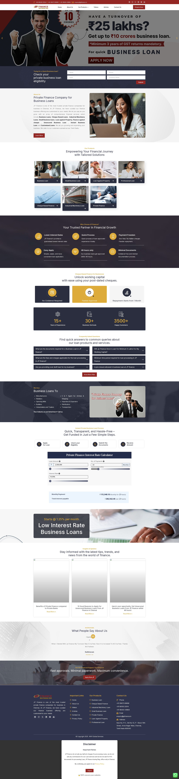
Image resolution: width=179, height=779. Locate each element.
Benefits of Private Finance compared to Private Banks (51, 607)
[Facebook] (129, 2)
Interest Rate (53, 473)
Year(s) (123, 495)
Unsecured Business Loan (55, 123)
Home (60, 7)
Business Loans (45, 117)
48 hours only (87, 250)
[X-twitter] (135, 2)
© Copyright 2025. (82, 736)
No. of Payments (96, 461)
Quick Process (88, 235)
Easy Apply (49, 250)
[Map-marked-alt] (144, 2)
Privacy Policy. (99, 764)
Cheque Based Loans (60, 117)
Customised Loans (48, 125)
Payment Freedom (127, 235)
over (115, 499)
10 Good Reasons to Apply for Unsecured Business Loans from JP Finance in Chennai (89, 608)
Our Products (82, 7)
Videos (96, 7)
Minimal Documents (127, 250)
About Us (70, 7)
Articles (106, 7)
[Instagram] (132, 2)
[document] (89, 759)
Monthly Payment (58, 494)
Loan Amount (53, 461)
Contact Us (117, 7)
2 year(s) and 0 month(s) (97, 467)
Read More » (51, 612)
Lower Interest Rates (53, 235)
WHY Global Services (96, 736)
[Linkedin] (138, 2)
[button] (2, 38)
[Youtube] (141, 2)
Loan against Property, (64, 120)
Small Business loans (47, 120)
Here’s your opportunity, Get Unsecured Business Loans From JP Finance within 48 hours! (128, 608)
